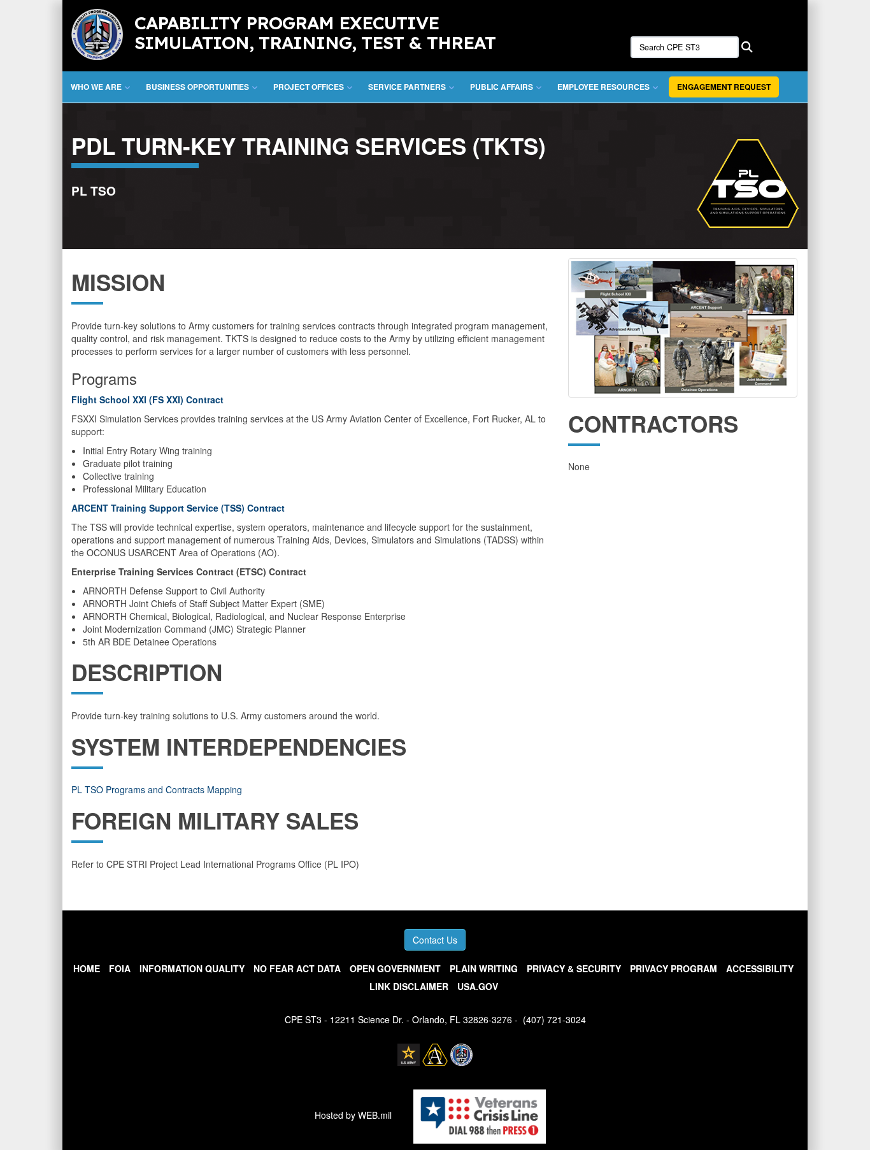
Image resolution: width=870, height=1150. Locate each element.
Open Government (395, 968)
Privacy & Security (574, 968)
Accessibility (760, 968)
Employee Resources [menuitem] (603, 86)
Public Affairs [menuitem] (501, 86)
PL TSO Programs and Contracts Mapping (156, 789)
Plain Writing (484, 968)
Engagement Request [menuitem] (724, 86)
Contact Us (435, 939)
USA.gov (477, 986)
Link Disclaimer (408, 986)
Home (86, 968)
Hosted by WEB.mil (353, 1115)
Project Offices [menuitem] (308, 86)
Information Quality (192, 968)
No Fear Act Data (297, 968)
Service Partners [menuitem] (407, 86)
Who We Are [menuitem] (96, 86)
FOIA (120, 968)
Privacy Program (673, 968)
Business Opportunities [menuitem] (197, 86)
